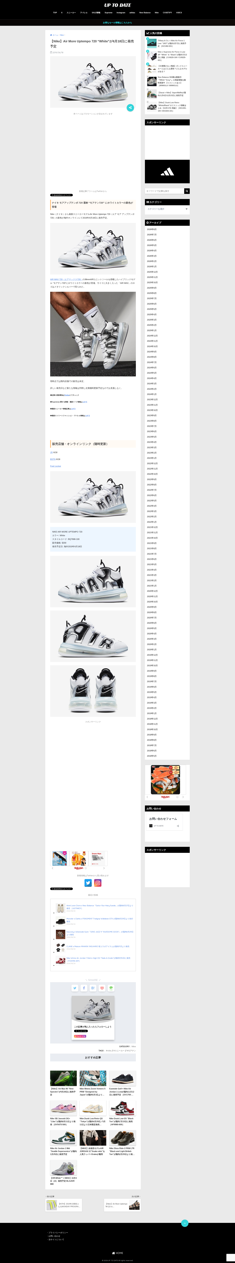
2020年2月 (152, 644)
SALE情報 (96, 13)
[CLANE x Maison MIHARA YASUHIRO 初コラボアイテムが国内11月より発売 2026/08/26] (92, 952)
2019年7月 (152, 681)
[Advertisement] (93, 134)
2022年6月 (152, 495)
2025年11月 (152, 277)
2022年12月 (152, 463)
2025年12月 (152, 272)
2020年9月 (152, 607)
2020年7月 (152, 618)
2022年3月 (152, 511)
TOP (55, 13)
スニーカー (71, 13)
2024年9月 (152, 352)
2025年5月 (152, 309)
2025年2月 (152, 325)
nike (109, 1050)
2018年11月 (152, 724)
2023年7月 (152, 426)
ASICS (179, 13)
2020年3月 (152, 639)
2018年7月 (152, 745)
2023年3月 (152, 447)
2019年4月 (152, 697)
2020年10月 (152, 602)
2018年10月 (152, 729)
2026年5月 (152, 245)
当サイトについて (56, 1239)
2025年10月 (152, 282)
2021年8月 (152, 548)
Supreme (108, 13)
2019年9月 (152, 671)
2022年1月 (152, 522)
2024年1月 (152, 394)
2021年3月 (152, 575)
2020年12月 (152, 591)
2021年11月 (152, 532)
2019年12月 (152, 655)
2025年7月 (152, 298)
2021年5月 (152, 564)
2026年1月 (152, 266)
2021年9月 (152, 543)
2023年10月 (152, 410)
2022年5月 (152, 500)
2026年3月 (152, 256)
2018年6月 (152, 751)
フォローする (80, 1036)
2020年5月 (152, 628)
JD (51, 452)
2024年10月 (152, 346)
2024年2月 (152, 389)
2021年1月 (152, 586)
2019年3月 (152, 703)
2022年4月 (152, 506)
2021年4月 (152, 570)
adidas (132, 13)
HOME (119, 1253)
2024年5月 (152, 373)
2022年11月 (152, 469)
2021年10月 (152, 538)
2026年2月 (152, 261)
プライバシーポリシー (58, 1233)
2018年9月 (152, 735)
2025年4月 (152, 314)
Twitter (67, 395)
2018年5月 (152, 756)
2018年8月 (152, 740)
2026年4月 (152, 250)
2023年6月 (152, 431)
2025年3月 (152, 320)
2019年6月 (152, 687)
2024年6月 (152, 367)
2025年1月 (152, 330)
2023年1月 (152, 458)
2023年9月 (152, 415)
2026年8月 (152, 229)
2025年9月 (152, 288)
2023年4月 (152, 442)
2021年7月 (152, 554)
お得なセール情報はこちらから (117, 22)
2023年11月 (152, 405)
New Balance (145, 13)
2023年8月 (152, 421)
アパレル (84, 13)
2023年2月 (152, 453)
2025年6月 (152, 304)
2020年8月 (152, 612)
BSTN (53, 459)
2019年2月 (152, 708)
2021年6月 (152, 559)
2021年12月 (152, 527)
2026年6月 (152, 240)
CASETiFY (167, 13)
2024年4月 (152, 378)
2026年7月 (152, 234)
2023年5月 (152, 437)
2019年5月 (152, 692)
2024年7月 (152, 362)
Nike (157, 13)
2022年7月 (152, 490)
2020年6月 (152, 623)
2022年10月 (152, 474)
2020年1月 (152, 649)
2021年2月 (152, 580)
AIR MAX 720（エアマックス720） (66, 279)
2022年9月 (152, 479)
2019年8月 (152, 676)
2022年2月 (152, 516)
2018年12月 (152, 719)
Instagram (121, 13)
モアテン (132, 1050)
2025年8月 (152, 293)
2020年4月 (152, 633)
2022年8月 (152, 485)
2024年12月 (152, 336)
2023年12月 (152, 399)
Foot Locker (55, 466)
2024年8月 (152, 357)
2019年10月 (152, 665)
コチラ (84, 402)
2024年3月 (152, 383)
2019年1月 (152, 713)
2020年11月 (152, 596)
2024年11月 (152, 341)
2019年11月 (152, 660)
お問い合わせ (54, 1236)
